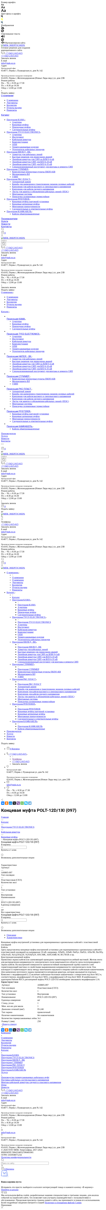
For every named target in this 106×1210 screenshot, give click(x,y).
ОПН (14, 144)
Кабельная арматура (21, 139)
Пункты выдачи (14, 108)
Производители (9, 218)
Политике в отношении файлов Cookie (63, 1202)
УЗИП (15, 177)
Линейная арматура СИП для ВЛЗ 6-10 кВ (32, 162)
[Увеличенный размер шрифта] (3, 11)
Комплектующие (20, 142)
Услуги (4, 221)
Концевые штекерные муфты (26, 204)
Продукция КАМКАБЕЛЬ (19, 211)
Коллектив (12, 105)
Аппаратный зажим (21, 181)
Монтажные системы (22, 194)
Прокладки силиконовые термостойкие (30, 196)
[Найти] (3, 244)
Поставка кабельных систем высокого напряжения (25, 1080)
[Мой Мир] (10, 803)
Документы (12, 103)
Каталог (5, 115)
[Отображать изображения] (2, 28)
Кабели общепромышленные (25, 214)
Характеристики (14, 937)
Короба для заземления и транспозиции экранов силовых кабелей (43, 184)
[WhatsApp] (22, 803)
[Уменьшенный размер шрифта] (2, 5)
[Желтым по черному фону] (2, 20)
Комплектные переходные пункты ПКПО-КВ (33, 172)
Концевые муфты (20, 124)
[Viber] (18, 803)
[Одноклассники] (6, 803)
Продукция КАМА (16, 119)
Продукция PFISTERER (18, 199)
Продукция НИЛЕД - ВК (19, 152)
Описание (11, 935)
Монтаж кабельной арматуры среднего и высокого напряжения (31, 1082)
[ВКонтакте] (2, 803)
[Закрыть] (2, 1207)
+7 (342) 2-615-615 (13, 53)
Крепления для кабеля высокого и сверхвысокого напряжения (41, 186)
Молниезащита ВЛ (21, 174)
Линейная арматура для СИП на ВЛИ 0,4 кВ (33, 159)
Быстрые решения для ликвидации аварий (32, 157)
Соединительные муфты (23, 129)
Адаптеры (17, 122)
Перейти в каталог (10, 1190)
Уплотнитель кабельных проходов (28, 149)
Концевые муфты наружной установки (30, 201)
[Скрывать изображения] (2, 31)
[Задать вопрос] (2, 852)
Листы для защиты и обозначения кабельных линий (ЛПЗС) (40, 191)
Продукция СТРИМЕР (18, 169)
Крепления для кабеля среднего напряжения (33, 189)
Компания (6, 1033)
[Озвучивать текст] (3, 37)
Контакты (6, 226)
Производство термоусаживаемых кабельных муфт (25, 1077)
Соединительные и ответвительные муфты (32, 209)
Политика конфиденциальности (16, 1157)
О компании (7, 95)
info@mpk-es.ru (8, 63)
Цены (3, 1085)
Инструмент (18, 137)
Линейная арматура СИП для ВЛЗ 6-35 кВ (32, 164)
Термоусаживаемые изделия (25, 147)
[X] (14, 803)
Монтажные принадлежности (26, 206)
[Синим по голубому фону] (2, 23)
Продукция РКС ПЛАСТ (19, 179)
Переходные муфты (21, 127)
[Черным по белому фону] (2, 17)
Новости (5, 224)
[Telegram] (29, 803)
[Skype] (26, 803)
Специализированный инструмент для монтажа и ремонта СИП (42, 167)
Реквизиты (12, 110)
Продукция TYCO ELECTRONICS (23, 132)
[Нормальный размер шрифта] (3, 7)
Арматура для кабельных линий (27, 154)
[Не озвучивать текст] (2, 40)
